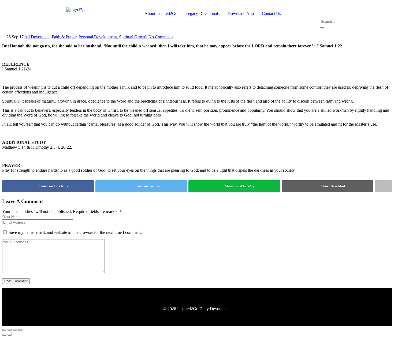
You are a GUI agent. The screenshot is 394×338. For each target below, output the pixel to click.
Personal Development (98, 37)
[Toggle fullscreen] (10, 330)
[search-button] (322, 28)
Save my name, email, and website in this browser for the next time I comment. (75, 232)
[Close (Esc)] (20, 330)
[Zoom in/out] (4, 330)
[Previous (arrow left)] (4, 335)
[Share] (15, 330)
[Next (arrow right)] (10, 335)
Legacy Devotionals (202, 13)
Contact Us (271, 13)
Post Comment (16, 281)
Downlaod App (241, 13)
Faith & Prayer (64, 37)
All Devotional (37, 37)
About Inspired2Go (160, 13)
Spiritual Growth (133, 37)
